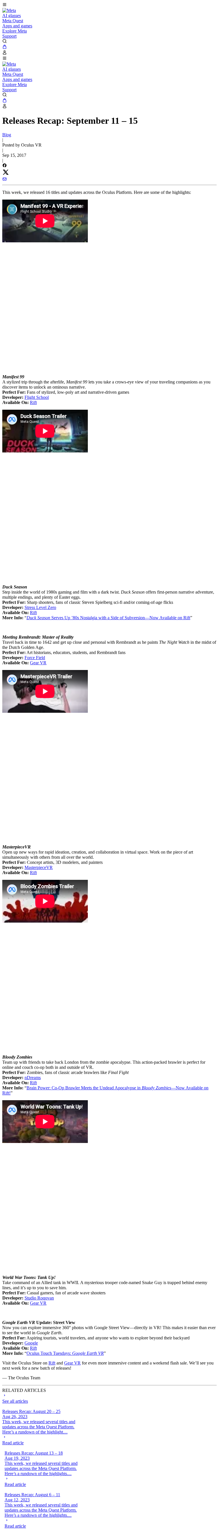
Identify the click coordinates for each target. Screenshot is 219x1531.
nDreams (33, 1077)
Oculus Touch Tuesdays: (65, 1353)
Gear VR (38, 662)
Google (31, 1343)
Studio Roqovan (39, 1298)
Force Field (35, 657)
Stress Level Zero (40, 607)
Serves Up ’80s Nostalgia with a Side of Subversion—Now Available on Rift (108, 617)
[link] (9, 10)
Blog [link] (6, 134)
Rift (33, 402)
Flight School (37, 397)
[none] (43, 1440)
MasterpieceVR (39, 867)
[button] (109, 5)
